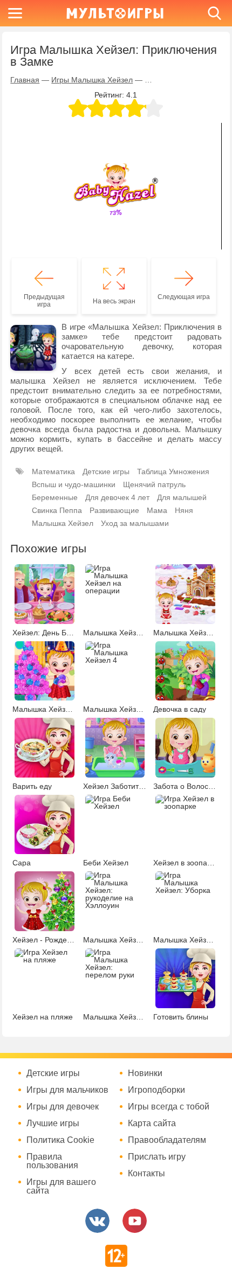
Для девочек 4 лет (117, 497)
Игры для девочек (62, 1106)
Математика (53, 471)
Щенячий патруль (154, 484)
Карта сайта (152, 1123)
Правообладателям (167, 1140)
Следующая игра (184, 297)
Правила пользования (52, 1161)
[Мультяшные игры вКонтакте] (97, 1221)
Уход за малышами (135, 523)
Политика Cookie (60, 1140)
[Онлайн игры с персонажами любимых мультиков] (114, 13)
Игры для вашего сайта (61, 1186)
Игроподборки (156, 1090)
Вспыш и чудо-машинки (73, 484)
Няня (184, 510)
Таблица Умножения (173, 471)
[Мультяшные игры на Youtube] (134, 1221)
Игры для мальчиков (67, 1090)
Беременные (55, 497)
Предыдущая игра (44, 300)
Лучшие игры (52, 1123)
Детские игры (106, 471)
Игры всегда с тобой (168, 1106)
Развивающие (114, 510)
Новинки (145, 1073)
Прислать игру (157, 1157)
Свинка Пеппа (57, 510)
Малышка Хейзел (62, 523)
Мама (157, 510)
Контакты (146, 1173)
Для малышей (182, 497)
